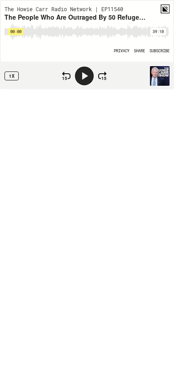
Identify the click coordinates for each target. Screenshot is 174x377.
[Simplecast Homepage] (165, 9)
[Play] (84, 76)
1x (12, 76)
